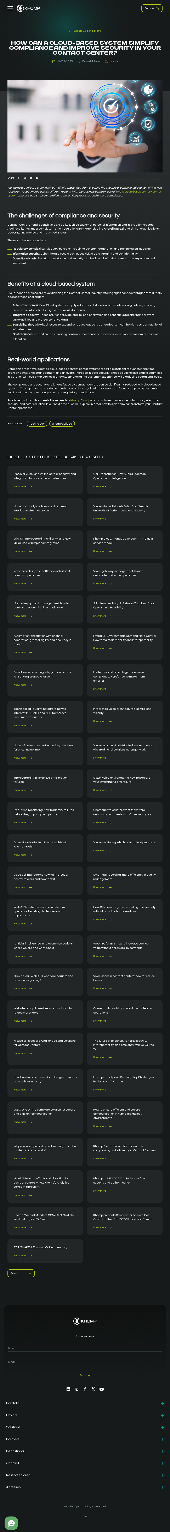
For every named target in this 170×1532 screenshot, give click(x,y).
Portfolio (12, 1403)
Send (83, 1375)
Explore (12, 1415)
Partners (12, 1439)
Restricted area (18, 1475)
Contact (12, 1463)
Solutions (13, 1427)
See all (14, 1273)
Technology (37, 423)
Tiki (85, 1516)
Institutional (15, 1451)
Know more (20, 486)
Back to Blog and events (87, 31)
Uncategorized (62, 423)
